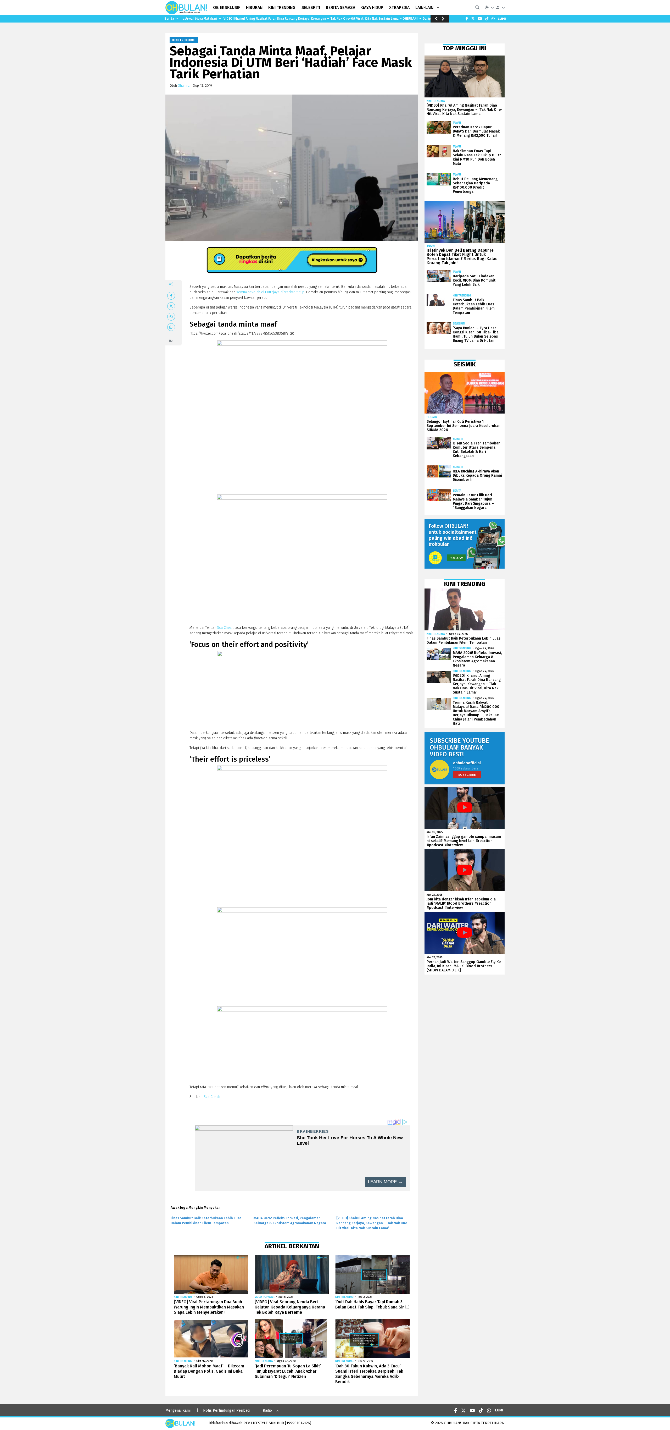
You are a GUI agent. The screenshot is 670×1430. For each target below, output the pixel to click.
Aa (171, 340)
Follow (456, 558)
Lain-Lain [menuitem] (424, 7)
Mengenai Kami (178, 1410)
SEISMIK (432, 417)
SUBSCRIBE (467, 775)
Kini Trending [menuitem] (281, 7)
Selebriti (459, 323)
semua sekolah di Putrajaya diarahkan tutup (270, 292)
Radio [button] (267, 1410)
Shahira (183, 85)
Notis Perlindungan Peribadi (226, 1410)
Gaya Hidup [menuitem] (372, 7)
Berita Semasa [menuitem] (340, 7)
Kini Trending (184, 40)
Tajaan (457, 122)
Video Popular (265, 1297)
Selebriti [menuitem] (311, 7)
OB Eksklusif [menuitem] (226, 7)
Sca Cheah (225, 627)
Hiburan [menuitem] (254, 7)
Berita (457, 490)
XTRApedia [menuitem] (399, 7)
